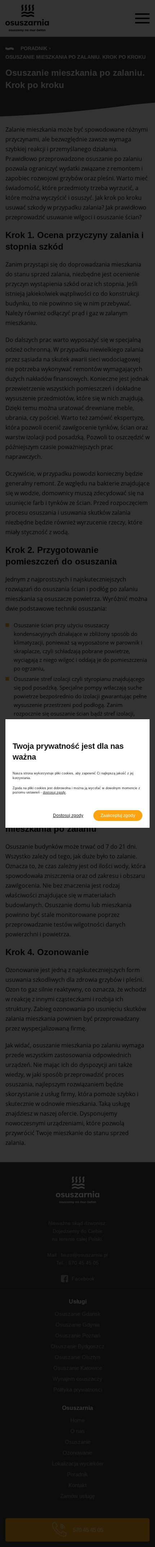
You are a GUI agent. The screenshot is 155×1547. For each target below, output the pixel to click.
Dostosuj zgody (68, 815)
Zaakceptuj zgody (118, 815)
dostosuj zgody (54, 792)
